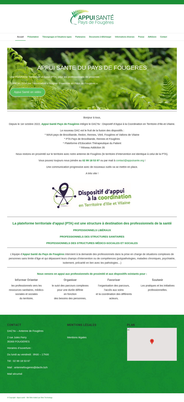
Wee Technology (46, 397)
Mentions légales (77, 337)
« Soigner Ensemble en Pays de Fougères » (72, 83)
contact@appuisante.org (130, 160)
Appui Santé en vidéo (27, 92)
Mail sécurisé (14, 373)
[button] (152, 341)
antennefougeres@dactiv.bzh (31, 367)
